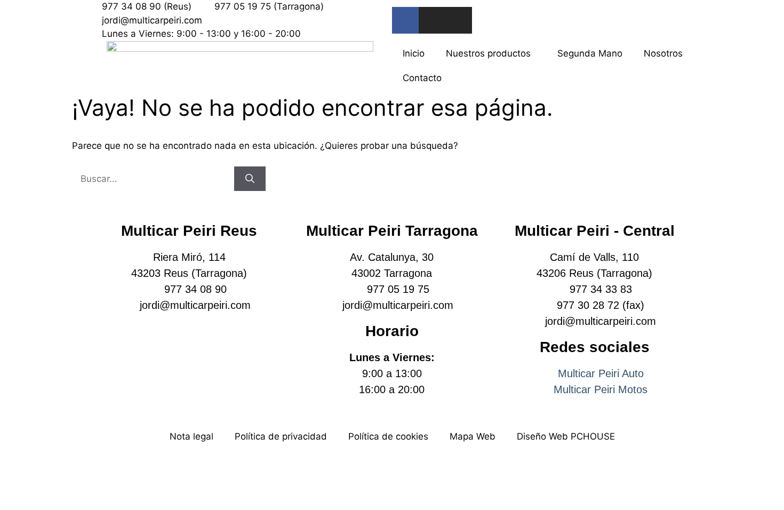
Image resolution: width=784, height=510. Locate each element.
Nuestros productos (488, 53)
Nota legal (191, 436)
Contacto (422, 78)
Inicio (414, 53)
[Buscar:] (153, 178)
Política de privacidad (281, 436)
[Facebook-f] (405, 20)
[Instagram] (432, 20)
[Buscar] (250, 179)
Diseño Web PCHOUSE (566, 436)
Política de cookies (388, 436)
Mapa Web (472, 436)
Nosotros (663, 53)
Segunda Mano (589, 53)
